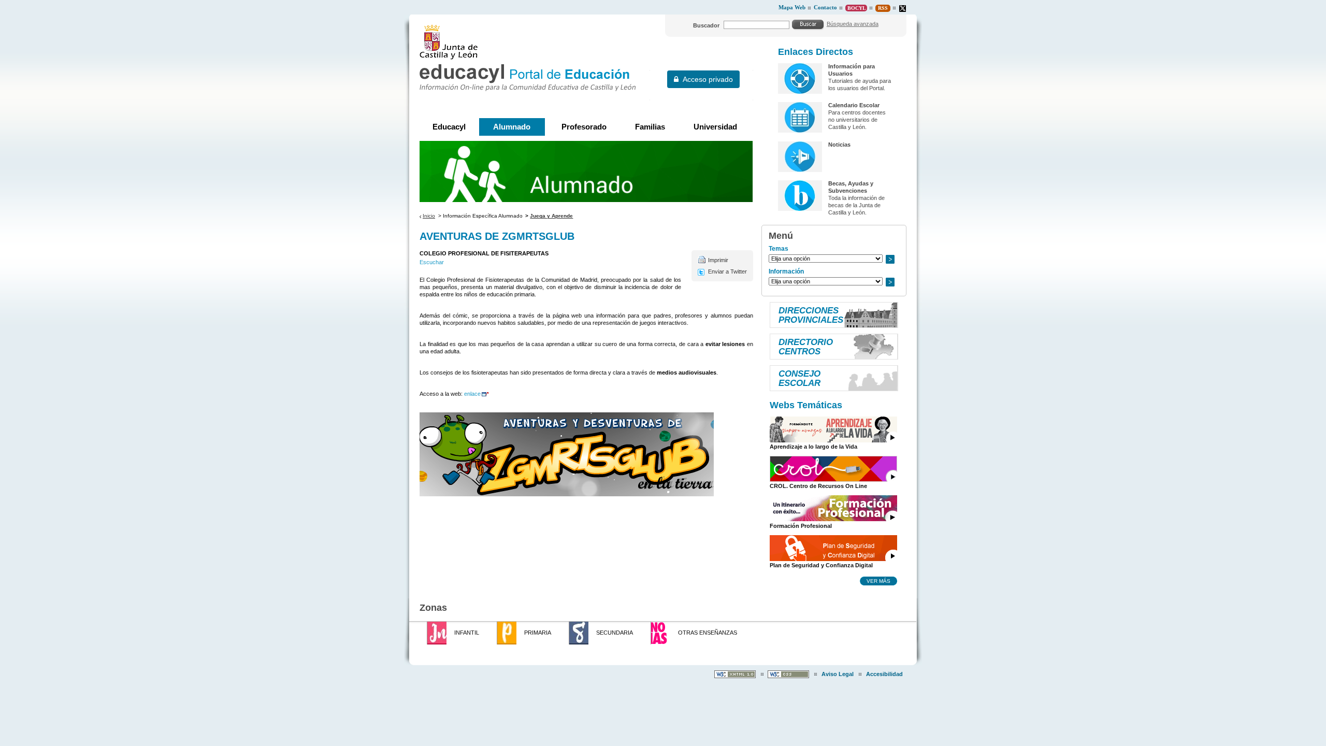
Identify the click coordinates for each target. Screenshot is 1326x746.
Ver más (878, 581)
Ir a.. (890, 259)
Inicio (429, 216)
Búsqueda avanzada (852, 24)
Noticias (839, 144)
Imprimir (718, 260)
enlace (472, 394)
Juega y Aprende (551, 216)
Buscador (706, 25)
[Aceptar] (808, 24)
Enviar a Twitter (727, 271)
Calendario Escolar (854, 105)
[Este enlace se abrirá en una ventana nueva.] (902, 8)
